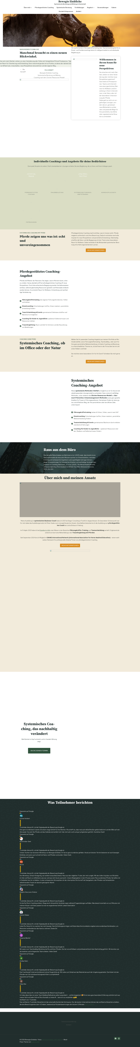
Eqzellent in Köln (45, 530)
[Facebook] (115, 1038)
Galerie (113, 7)
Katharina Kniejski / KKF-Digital (52, 1040)
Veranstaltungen (102, 7)
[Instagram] (118, 1038)
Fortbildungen (79, 7)
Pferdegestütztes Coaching (44, 7)
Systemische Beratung (64, 7)
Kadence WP (35, 1042)
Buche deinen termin (39, 751)
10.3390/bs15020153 (60, 469)
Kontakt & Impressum (66, 11)
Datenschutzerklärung (68, 1021)
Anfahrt (78, 11)
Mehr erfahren (89, 1004)
